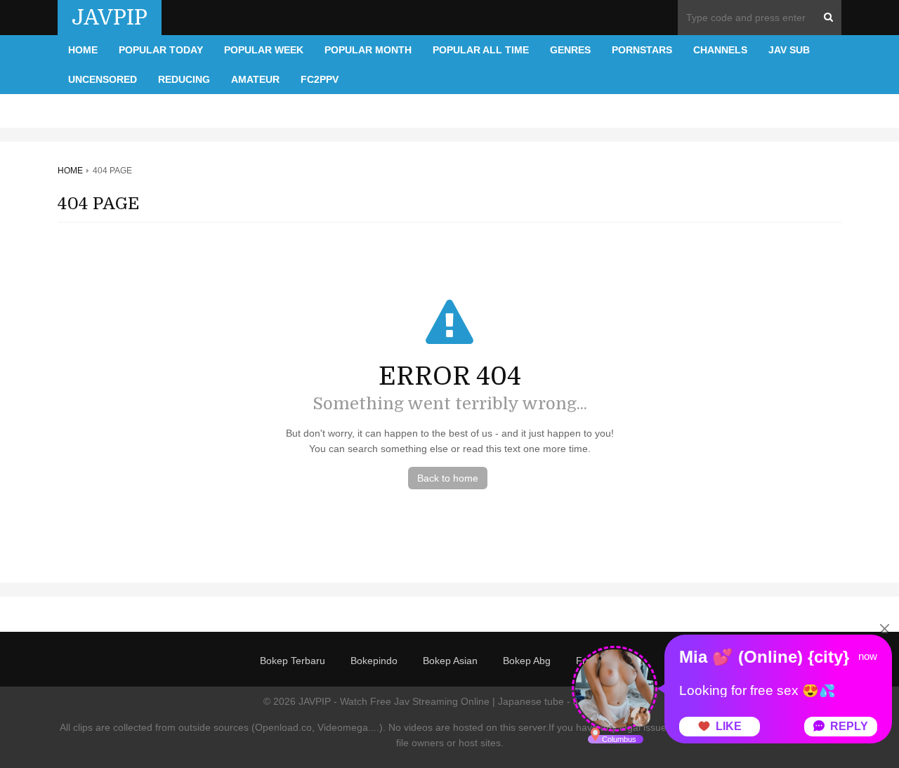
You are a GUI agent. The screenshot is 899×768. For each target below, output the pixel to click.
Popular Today (161, 49)
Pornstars (642, 49)
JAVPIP (109, 17)
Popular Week (263, 49)
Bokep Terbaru (292, 660)
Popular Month (368, 49)
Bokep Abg (527, 660)
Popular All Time (481, 49)
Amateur (255, 79)
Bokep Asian (450, 660)
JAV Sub (789, 49)
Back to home (447, 478)
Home (83, 49)
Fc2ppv (320, 79)
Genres (570, 49)
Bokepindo (374, 660)
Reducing (184, 79)
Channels (720, 49)
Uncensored (102, 79)
